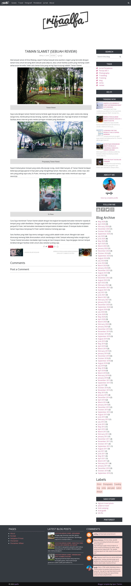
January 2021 (103, 302)
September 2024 (104, 256)
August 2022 (102, 280)
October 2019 (103, 334)
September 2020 (104, 307)
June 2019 (101, 341)
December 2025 (104, 229)
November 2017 (104, 380)
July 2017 (101, 385)
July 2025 (101, 236)
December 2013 (104, 407)
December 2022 (104, 278)
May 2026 (101, 221)
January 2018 (103, 378)
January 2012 (103, 436)
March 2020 (102, 322)
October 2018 (103, 358)
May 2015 (101, 392)
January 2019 (103, 353)
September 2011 (104, 446)
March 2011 (102, 461)
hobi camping (103, 508)
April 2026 (102, 224)
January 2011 (103, 466)
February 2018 (103, 375)
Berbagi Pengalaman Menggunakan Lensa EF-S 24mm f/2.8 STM (65, 252)
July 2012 (101, 422)
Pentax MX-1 (104, 71)
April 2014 (102, 400)
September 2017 (104, 383)
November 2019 (104, 331)
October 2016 (103, 388)
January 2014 (103, 405)
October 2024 (103, 253)
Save (51, 246)
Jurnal (45, 3)
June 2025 (101, 239)
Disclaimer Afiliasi (17, 543)
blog (101, 80)
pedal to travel (103, 506)
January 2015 (103, 395)
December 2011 (104, 439)
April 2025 (102, 243)
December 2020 (104, 304)
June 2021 (101, 295)
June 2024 (101, 263)
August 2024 (102, 258)
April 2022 (102, 282)
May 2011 (101, 456)
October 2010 (103, 471)
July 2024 (101, 261)
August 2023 (102, 273)
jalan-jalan (111, 488)
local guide (102, 510)
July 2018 (101, 366)
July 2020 (101, 312)
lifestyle (99, 492)
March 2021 (102, 297)
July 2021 (101, 292)
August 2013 (102, 414)
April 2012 (102, 429)
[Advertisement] (65, 34)
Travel (20, 3)
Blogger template (104, 584)
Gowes (14, 3)
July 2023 (101, 275)
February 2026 (103, 226)
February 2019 (103, 351)
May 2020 (101, 317)
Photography (104, 73)
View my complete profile (109, 198)
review (53, 55)
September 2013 (104, 412)
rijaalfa (109, 193)
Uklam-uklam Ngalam (31, 252)
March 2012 (102, 431)
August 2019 (102, 339)
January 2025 (103, 248)
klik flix (100, 513)
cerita (101, 83)
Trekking (102, 78)
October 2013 (103, 410)
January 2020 (103, 326)
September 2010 (104, 473)
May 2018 (101, 368)
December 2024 (104, 251)
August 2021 (102, 290)
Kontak (13, 536)
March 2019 (102, 348)
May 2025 (101, 241)
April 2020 (102, 319)
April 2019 (102, 346)
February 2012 (103, 434)
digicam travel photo (106, 503)
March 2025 (102, 246)
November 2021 (104, 287)
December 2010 (104, 468)
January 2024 (103, 268)
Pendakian (37, 3)
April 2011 (102, 458)
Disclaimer (14, 541)
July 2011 (101, 451)
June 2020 (101, 314)
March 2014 (102, 402)
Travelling (103, 75)
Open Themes (117, 584)
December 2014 (104, 397)
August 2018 (102, 363)
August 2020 (102, 309)
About (51, 3)
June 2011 (101, 453)
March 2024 (102, 265)
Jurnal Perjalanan (105, 68)
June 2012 (101, 424)
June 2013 (101, 417)
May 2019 (101, 344)
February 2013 (103, 419)
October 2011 (103, 444)
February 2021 (103, 300)
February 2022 (103, 285)
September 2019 (104, 336)
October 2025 (103, 231)
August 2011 (102, 449)
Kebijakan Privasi (16, 538)
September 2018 (104, 361)
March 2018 (102, 373)
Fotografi (28, 3)
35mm (99, 484)
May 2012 (101, 427)
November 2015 (104, 390)
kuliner (118, 488)
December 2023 (104, 270)
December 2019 (104, 329)
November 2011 (104, 441)
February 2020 (103, 324)
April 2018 (102, 370)
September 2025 (104, 234)
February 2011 (103, 463)
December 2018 (104, 356)
